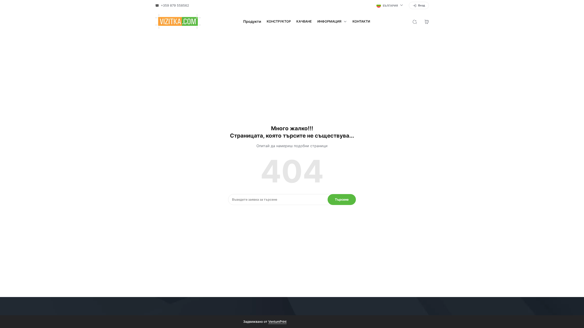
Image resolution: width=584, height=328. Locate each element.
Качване (304, 21)
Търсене (342, 199)
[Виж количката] (426, 21)
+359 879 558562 (175, 5)
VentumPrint (277, 321)
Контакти (361, 21)
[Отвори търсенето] (414, 21)
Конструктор (279, 21)
